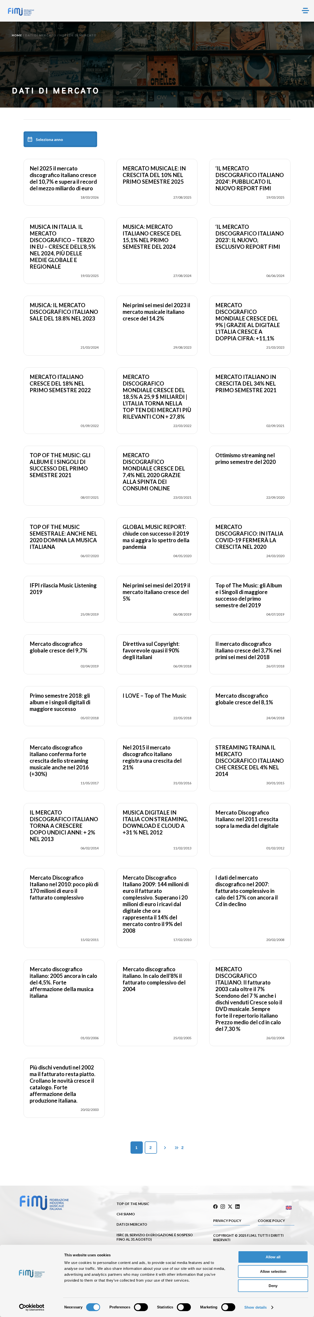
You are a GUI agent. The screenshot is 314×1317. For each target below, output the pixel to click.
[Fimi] (21, 12)
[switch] (141, 1307)
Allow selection (273, 1271)
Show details (255, 1307)
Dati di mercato (40, 35)
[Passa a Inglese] (274, 1208)
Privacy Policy (227, 1221)
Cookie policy (271, 1221)
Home (17, 35)
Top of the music (133, 1204)
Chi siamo (126, 1214)
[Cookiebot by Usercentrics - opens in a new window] (31, 1307)
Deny (273, 1286)
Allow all (273, 1257)
